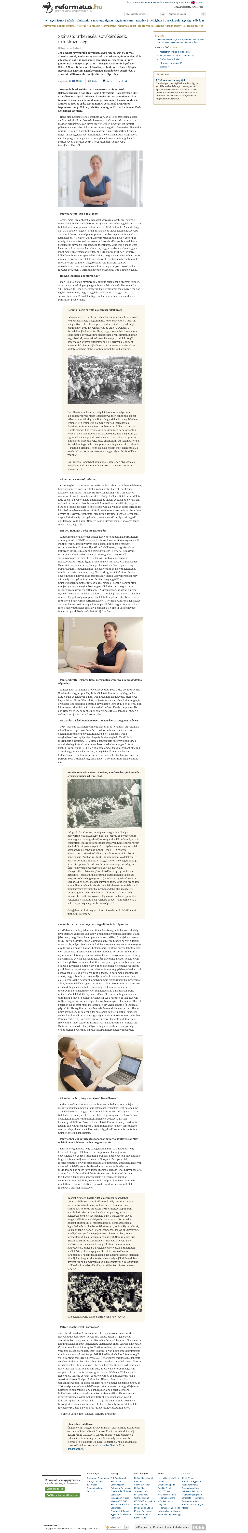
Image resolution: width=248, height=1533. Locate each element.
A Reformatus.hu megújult (171, 80)
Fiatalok (141, 20)
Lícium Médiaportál (166, 1485)
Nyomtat (110, 81)
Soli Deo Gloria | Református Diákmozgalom (118, 1481)
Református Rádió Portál (169, 1508)
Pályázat (198, 20)
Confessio (94, 26)
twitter (80, 81)
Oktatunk (82, 20)
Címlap (45, 19)
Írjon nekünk (182, 2)
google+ (77, 81)
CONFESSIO (164, 1491)
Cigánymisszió (124, 20)
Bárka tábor (173, 26)
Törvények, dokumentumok (59, 26)
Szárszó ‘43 (165, 67)
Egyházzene (109, 26)
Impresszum (50, 1525)
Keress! (203, 14)
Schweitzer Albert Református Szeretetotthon (142, 1488)
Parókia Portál (164, 1488)
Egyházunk (57, 20)
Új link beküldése (55, 1489)
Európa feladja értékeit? (171, 59)
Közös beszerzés (142, 2)
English (199, 2)
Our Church (172, 20)
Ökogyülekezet (127, 26)
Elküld (94, 81)
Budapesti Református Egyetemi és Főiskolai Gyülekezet (121, 1514)
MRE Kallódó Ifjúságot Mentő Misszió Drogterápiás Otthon (144, 1504)
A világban (155, 20)
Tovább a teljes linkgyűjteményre (62, 1495)
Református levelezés (163, 2)
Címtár (129, 2)
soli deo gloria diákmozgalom (184, 42)
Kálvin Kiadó (140, 1518)
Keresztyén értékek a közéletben (175, 52)
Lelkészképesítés (193, 26)
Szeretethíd (92, 1485)
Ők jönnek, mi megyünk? (171, 63)
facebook (73, 81)
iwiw (70, 81)
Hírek (70, 20)
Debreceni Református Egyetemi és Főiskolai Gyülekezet (121, 1491)
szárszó (179, 40)
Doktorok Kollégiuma (151, 26)
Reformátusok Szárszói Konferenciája (177, 55)
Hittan (82, 26)
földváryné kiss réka (166, 40)
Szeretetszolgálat (102, 20)
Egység (186, 20)
